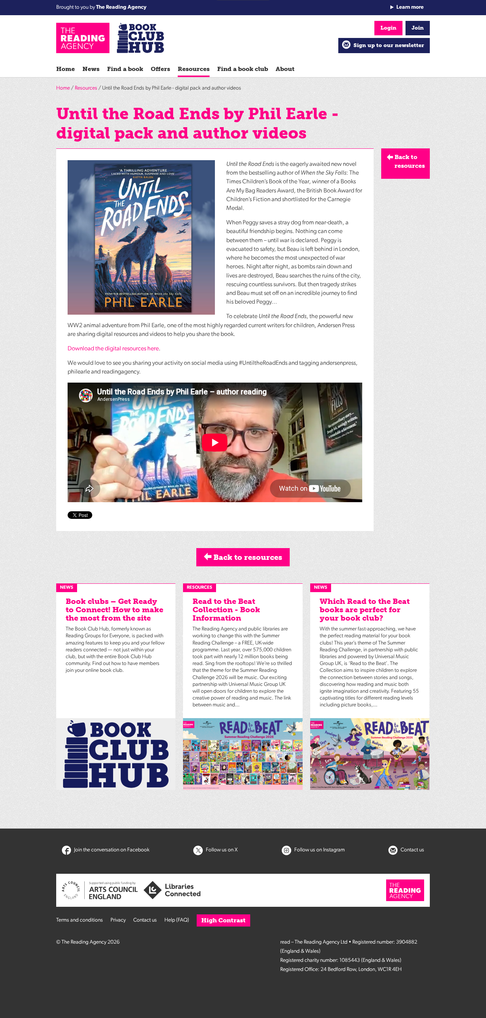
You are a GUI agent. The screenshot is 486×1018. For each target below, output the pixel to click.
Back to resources (246, 557)
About (285, 68)
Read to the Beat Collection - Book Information (226, 609)
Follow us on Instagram (319, 850)
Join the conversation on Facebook (111, 850)
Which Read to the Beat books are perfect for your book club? (365, 609)
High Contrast (223, 920)
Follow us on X (221, 850)
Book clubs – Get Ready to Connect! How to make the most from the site (114, 609)
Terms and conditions (79, 920)
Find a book (125, 68)
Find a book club (242, 68)
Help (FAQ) (176, 920)
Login (388, 28)
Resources (194, 68)
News (90, 68)
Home (65, 68)
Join (418, 28)
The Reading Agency (121, 7)
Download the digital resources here (113, 349)
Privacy (118, 920)
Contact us (411, 850)
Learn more (410, 7)
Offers (160, 68)
